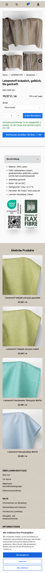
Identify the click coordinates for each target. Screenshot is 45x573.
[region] (22, 551)
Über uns (6, 475)
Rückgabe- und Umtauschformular (10, 517)
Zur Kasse (7, 479)
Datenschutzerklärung (12, 491)
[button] (27, 4)
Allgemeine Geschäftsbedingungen (12, 484)
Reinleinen (30, 75)
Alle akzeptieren (22, 555)
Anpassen (22, 561)
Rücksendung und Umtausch (14, 507)
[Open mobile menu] (7, 4)
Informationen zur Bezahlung (15, 503)
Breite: (5, 103)
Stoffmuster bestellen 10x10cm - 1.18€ (23, 135)
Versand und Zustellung (12, 511)
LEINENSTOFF (17, 75)
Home (5, 75)
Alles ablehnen (22, 568)
